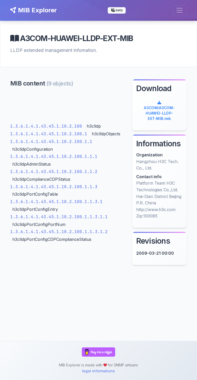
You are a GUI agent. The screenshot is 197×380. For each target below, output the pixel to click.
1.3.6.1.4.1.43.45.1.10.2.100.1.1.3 (53, 186)
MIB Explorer (36, 10)
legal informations (98, 371)
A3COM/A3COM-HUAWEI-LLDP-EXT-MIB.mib (159, 113)
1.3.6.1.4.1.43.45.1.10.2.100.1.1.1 (53, 156)
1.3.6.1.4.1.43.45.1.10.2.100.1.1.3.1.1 (59, 217)
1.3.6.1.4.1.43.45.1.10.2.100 (47, 126)
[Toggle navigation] (179, 10)
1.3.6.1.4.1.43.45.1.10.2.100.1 (50, 134)
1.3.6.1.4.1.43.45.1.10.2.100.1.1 (51, 141)
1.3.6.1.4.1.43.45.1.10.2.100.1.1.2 (53, 171)
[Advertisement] (68, 106)
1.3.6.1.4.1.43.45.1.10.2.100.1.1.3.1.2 (59, 231)
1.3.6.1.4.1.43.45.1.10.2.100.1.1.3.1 (56, 201)
